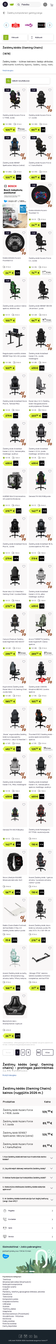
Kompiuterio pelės (10, 1299)
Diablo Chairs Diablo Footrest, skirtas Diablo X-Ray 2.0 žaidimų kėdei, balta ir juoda (14, 928)
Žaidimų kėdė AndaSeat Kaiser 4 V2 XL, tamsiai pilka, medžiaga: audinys (14, 451)
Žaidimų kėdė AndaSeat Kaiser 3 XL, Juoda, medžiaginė (38, 356)
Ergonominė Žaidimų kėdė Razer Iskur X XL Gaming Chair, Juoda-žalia (15, 689)
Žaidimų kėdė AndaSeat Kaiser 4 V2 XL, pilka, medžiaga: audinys (38, 594)
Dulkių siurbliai (9, 1321)
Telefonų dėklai (9, 1309)
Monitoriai (7, 1318)
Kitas (47, 1052)
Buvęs (8, 1052)
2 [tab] (29, 1271)
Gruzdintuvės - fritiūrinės (13, 1316)
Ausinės (6, 1306)
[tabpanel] (28, 1257)
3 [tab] (33, 1271)
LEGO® (5, 1289)
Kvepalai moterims (10, 1301)
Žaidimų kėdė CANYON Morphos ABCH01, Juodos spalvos (39, 689)
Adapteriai (7, 1311)
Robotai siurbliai (9, 1323)
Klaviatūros (7, 1294)
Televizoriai (7, 1296)
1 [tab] (24, 1271)
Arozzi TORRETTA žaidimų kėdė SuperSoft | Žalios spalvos (39, 641)
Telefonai (7, 1279)
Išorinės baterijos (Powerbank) (16, 1314)
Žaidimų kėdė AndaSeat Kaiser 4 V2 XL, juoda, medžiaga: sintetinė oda (39, 451)
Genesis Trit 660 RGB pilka (13, 830)
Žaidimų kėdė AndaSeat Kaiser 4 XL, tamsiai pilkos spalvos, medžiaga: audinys (40, 784)
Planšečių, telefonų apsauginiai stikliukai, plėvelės (24, 1291)
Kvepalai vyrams (9, 1287)
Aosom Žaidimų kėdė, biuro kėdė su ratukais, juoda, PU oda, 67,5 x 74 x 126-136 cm (40, 928)
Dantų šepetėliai (10, 1326)
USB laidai (7, 1304)
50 (38, 1052)
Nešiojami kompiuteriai (12, 1284)
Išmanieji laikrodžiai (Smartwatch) (17, 1282)
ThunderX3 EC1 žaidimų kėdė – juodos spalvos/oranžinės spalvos (41, 737)
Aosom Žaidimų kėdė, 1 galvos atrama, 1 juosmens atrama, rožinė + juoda (41, 880)
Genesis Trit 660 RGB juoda (40, 496)
